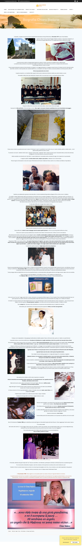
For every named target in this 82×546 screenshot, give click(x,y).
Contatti (32, 12)
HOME (5, 9)
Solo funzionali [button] (66, 542)
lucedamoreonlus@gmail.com (25, 1)
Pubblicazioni (63, 9)
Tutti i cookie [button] (74, 542)
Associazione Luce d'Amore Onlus (11, 1)
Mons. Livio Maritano (9, 12)
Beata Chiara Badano (22, 12)
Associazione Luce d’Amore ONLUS (16, 9)
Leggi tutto (75, 539)
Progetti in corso (30, 9)
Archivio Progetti (53, 9)
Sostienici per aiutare (42, 9)
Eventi (71, 9)
